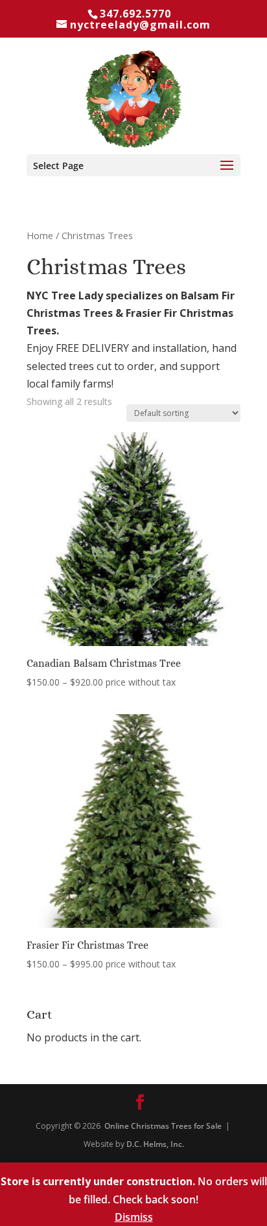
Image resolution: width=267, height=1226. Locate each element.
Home (40, 235)
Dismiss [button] (134, 1217)
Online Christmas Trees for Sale (163, 1125)
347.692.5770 (135, 13)
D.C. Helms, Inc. (155, 1144)
